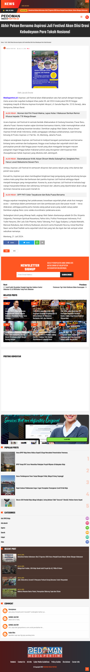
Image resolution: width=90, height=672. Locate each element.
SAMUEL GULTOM (14, 617)
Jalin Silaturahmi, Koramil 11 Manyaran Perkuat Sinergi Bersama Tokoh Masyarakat (43, 580)
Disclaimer (66, 662)
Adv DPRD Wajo (5, 518)
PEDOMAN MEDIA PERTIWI (50, 667)
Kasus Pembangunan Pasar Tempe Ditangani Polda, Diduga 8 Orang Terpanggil (39, 476)
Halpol (3, 537)
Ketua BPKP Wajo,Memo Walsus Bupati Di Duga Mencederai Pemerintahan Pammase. (42, 452)
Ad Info (29, 662)
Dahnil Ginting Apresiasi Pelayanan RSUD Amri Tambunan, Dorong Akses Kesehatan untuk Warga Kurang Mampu (17, 336)
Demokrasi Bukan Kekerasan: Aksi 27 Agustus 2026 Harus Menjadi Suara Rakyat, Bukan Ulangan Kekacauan (45, 10)
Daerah (3, 532)
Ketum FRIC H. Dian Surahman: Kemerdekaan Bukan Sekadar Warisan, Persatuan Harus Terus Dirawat (16, 315)
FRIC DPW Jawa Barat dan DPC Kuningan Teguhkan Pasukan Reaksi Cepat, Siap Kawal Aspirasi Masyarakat (72, 315)
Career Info (76, 662)
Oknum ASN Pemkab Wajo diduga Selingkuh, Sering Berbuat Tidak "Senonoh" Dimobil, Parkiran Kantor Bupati (49, 500)
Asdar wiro (12, 633)
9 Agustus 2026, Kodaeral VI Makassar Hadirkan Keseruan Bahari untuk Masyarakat (71, 337)
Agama (3, 528)
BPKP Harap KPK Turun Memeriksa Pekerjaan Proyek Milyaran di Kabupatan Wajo (40, 464)
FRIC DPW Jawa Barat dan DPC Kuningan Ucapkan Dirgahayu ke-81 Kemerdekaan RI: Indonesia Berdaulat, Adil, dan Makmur (45, 315)
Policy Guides (56, 662)
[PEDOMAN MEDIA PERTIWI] (45, 657)
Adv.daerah (4, 523)
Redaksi (13, 662)
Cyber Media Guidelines (42, 662)
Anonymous (12, 609)
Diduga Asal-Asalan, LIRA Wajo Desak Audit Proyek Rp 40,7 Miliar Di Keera (40, 568)
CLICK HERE (67, 439)
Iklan (2, 542)
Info (14, 251)
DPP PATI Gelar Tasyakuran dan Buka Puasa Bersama (41, 195)
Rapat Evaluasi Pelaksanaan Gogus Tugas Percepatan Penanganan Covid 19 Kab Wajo (42, 488)
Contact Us (21, 662)
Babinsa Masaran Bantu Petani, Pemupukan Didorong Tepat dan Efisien (39, 591)
